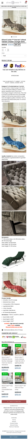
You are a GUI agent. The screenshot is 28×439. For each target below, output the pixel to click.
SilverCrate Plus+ (10, 431)
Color (3, 53)
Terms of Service (14, 427)
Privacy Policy (14, 423)
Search (14, 421)
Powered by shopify (16, 432)
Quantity (4, 47)
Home (14, 420)
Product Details (7, 60)
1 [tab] (11, 36)
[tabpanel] (14, 23)
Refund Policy (14, 425)
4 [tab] (15, 36)
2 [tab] (12, 36)
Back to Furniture (15, 401)
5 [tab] (16, 36)
